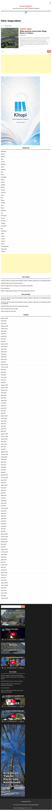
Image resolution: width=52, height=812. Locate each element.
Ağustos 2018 (4, 475)
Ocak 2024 (3, 354)
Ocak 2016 (3, 521)
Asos (2, 159)
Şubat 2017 (3, 495)
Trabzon (3, 241)
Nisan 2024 (3, 349)
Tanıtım (3, 236)
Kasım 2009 (4, 593)
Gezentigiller (26, 6)
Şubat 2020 (4, 444)
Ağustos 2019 (4, 452)
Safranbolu (3, 231)
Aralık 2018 (3, 467)
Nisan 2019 (3, 462)
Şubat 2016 (3, 518)
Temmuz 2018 (4, 477)
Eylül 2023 (3, 362)
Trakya (2, 244)
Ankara (2, 156)
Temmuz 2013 (4, 552)
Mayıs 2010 (3, 588)
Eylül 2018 (3, 472)
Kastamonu (4, 215)
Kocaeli (3, 218)
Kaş (2, 213)
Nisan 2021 (3, 423)
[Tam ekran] (23, 639)
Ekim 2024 (3, 339)
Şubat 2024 (4, 351)
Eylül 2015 (3, 531)
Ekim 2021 (3, 410)
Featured (3, 192)
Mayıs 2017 (3, 488)
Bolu (2, 172)
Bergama (3, 169)
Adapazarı (3, 151)
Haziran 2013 (4, 554)
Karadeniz (3, 210)
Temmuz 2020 (4, 436)
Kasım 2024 (4, 336)
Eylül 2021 (3, 413)
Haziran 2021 (4, 418)
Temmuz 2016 (4, 508)
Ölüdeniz (3, 223)
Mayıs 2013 (3, 557)
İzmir (2, 205)
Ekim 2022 (3, 380)
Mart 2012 (3, 567)
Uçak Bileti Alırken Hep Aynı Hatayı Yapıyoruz (12, 283)
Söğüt (2, 233)
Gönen (2, 200)
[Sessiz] (21, 639)
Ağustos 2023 (4, 364)
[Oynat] (2, 639)
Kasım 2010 (3, 580)
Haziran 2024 (4, 346)
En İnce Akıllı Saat (5, 288)
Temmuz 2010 (4, 585)
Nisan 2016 (3, 513)
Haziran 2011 (4, 575)
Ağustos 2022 (4, 385)
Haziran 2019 (4, 457)
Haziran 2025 (4, 328)
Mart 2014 (3, 547)
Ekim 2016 (3, 505)
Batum (2, 167)
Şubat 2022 (4, 400)
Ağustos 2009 (4, 598)
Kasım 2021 (3, 408)
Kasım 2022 (4, 377)
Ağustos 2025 (4, 326)
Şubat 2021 (3, 428)
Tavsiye (3, 238)
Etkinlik (2, 187)
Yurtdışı (29, 28)
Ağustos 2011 (4, 572)
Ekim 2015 (3, 529)
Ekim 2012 (3, 562)
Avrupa (3, 161)
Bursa (2, 174)
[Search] (50, 3)
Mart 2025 (3, 333)
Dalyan (2, 179)
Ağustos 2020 (4, 434)
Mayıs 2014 (3, 544)
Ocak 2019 (3, 464)
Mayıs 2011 (3, 577)
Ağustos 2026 (4, 318)
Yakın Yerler (4, 249)
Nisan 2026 (3, 321)
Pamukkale (3, 226)
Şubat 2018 (3, 480)
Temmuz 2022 (4, 387)
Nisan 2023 (3, 369)
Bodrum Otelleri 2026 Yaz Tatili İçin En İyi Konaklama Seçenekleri (17, 285)
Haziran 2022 (4, 390)
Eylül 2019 (3, 449)
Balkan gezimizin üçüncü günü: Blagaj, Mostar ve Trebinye (33, 32)
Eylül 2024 (3, 341)
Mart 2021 (3, 426)
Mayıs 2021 (3, 421)
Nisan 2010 (3, 590)
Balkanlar (22, 28)
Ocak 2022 (3, 403)
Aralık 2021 (3, 405)
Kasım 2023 (4, 359)
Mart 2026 (3, 323)
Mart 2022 (3, 398)
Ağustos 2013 (4, 549)
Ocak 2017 (3, 498)
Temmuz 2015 (4, 536)
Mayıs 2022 (4, 392)
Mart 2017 (3, 493)
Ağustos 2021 (4, 416)
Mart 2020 (3, 441)
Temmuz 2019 (4, 454)
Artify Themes (28, 808)
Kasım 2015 (3, 526)
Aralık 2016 (3, 500)
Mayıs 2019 (3, 459)
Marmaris (3, 220)
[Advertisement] (26, 63)
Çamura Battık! (5, 308)
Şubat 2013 (3, 559)
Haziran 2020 (4, 439)
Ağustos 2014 (4, 541)
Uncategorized (4, 246)
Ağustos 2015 (4, 534)
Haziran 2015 (4, 539)
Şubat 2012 (3, 570)
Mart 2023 (3, 372)
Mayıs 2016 (3, 511)
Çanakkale (3, 177)
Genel (2, 195)
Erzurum (3, 182)
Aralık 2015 (3, 523)
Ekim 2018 (3, 470)
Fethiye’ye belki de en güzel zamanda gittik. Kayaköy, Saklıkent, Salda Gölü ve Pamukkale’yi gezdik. (26, 280)
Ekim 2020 (3, 431)
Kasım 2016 (3, 503)
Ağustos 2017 (4, 485)
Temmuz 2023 (4, 367)
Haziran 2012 (4, 564)
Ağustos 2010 (4, 582)
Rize (2, 228)
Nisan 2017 (3, 490)
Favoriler (3, 190)
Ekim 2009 (3, 595)
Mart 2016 (3, 516)
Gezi (2, 197)
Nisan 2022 (3, 395)
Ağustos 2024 (4, 344)
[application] (13, 634)
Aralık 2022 (3, 375)
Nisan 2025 (3, 331)
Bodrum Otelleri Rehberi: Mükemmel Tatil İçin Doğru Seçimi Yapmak (18, 291)
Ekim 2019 (3, 446)
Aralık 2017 (3, 482)
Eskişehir (3, 185)
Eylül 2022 (3, 382)
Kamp (2, 208)
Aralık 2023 (3, 357)
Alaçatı (2, 154)
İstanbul (3, 203)
